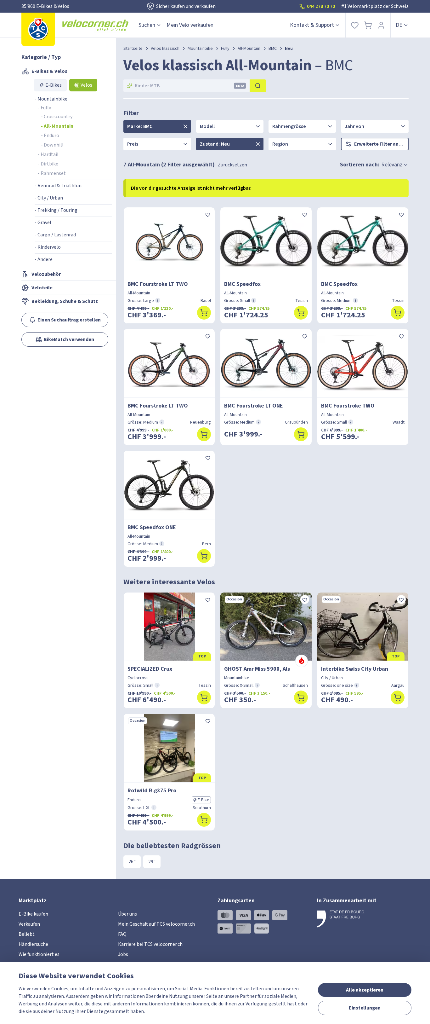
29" (152, 861)
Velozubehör (46, 274)
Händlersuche (33, 944)
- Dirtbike (48, 163)
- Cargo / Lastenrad (55, 234)
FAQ (122, 934)
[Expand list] (185, 126)
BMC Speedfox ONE (151, 527)
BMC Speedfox (242, 284)
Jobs (123, 954)
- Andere (44, 259)
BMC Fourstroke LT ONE (253, 406)
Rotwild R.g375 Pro (151, 791)
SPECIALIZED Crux (149, 669)
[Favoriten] (355, 25)
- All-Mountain (57, 126)
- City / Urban (49, 197)
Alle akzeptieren (364, 989)
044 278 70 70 (321, 6)
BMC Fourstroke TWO (348, 406)
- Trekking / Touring (56, 210)
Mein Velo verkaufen (190, 25)
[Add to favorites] (207, 214)
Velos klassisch (165, 48)
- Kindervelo (48, 247)
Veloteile (42, 287)
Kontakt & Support (312, 25)
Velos (86, 85)
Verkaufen (29, 924)
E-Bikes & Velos (49, 71)
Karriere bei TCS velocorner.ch (150, 944)
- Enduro (50, 135)
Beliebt (27, 934)
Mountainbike (200, 48)
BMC (273, 48)
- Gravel (43, 222)
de (399, 25)
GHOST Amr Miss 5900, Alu (257, 669)
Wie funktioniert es (39, 954)
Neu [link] (289, 48)
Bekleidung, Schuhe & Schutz (64, 301)
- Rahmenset (52, 173)
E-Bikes (53, 85)
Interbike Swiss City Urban (354, 669)
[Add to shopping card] (204, 313)
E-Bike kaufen (33, 914)
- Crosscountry (56, 116)
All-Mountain (249, 48)
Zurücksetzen (232, 164)
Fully (225, 48)
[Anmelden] (381, 25)
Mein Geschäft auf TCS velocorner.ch (156, 924)
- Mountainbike (51, 98)
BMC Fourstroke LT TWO (157, 284)
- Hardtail (48, 154)
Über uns (127, 914)
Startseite (133, 48)
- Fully (44, 107)
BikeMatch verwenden (69, 339)
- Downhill (52, 145)
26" (132, 861)
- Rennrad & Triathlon (58, 185)
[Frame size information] (158, 300)
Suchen (147, 25)
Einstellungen (365, 1007)
